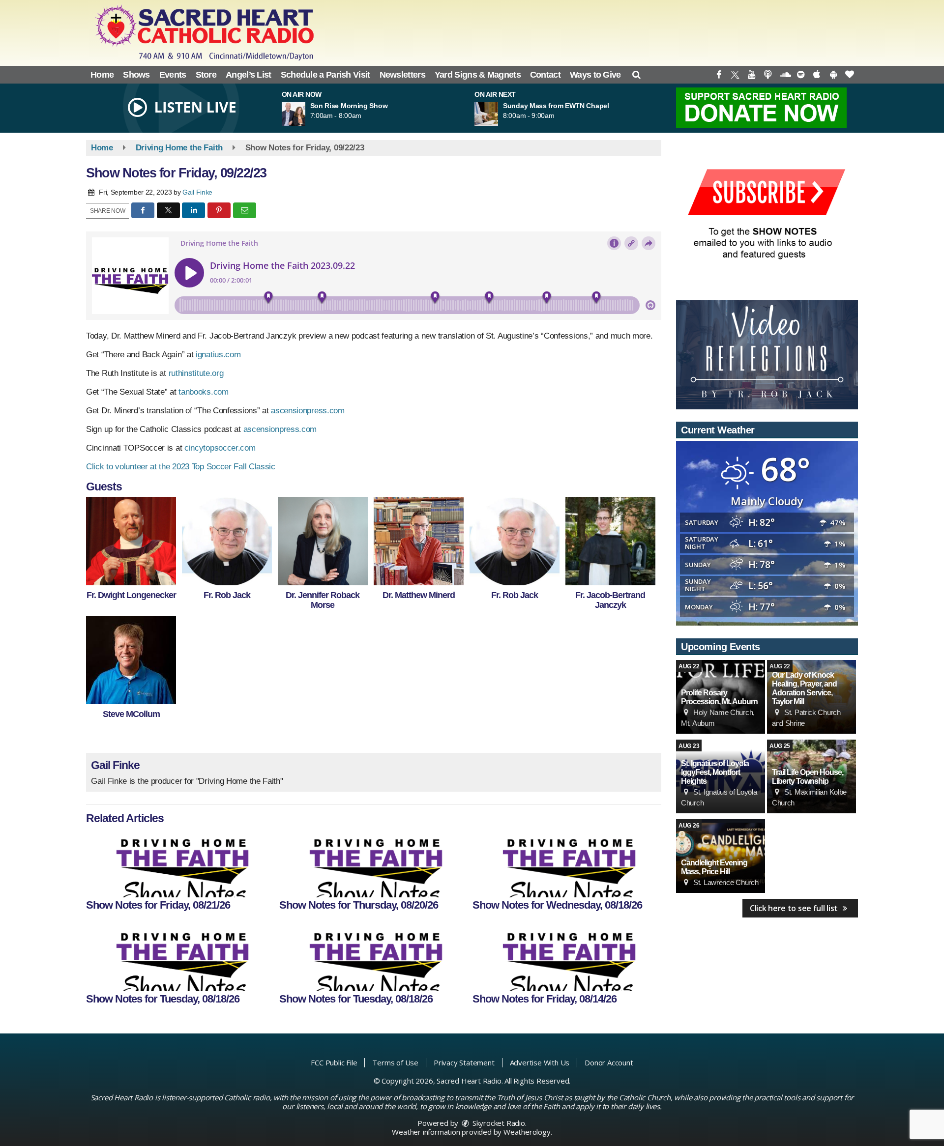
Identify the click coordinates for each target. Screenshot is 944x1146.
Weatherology (527, 1132)
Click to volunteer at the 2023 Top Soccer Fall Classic (182, 466)
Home (102, 75)
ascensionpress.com (308, 410)
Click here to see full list (795, 908)
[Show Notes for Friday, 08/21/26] (179, 863)
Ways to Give (595, 75)
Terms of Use (395, 1062)
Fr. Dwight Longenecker (131, 595)
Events (172, 75)
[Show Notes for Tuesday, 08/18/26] (179, 956)
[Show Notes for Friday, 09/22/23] (131, 541)
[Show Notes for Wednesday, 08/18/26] (566, 863)
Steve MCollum (131, 714)
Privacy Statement (464, 1062)
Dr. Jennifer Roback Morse (322, 600)
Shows (136, 75)
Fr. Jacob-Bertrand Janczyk (610, 600)
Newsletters (402, 75)
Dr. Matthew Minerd (419, 595)
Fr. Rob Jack (227, 595)
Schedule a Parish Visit (325, 75)
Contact (545, 75)
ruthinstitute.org (196, 373)
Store (206, 75)
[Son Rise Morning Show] (305, 114)
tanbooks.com (203, 392)
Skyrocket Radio (498, 1123)
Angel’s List (248, 75)
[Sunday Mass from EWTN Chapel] (498, 114)
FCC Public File (334, 1062)
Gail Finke (197, 192)
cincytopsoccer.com (220, 448)
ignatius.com (218, 354)
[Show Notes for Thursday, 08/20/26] (373, 863)
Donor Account (609, 1062)
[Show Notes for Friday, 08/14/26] (566, 956)
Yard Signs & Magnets (478, 75)
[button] (636, 75)
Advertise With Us (540, 1062)
